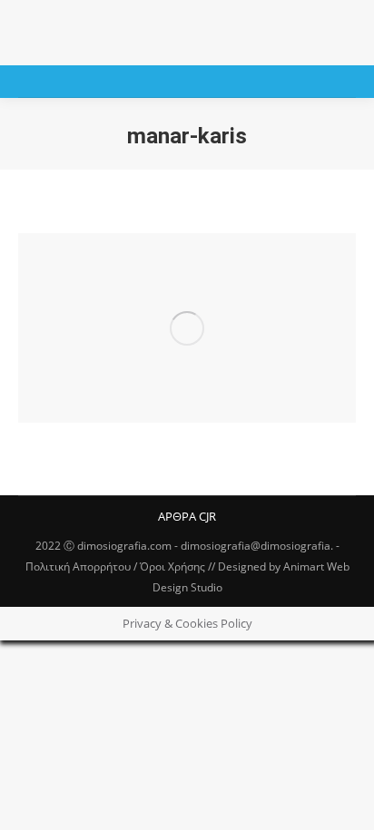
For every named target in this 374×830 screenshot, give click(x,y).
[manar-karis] (187, 328)
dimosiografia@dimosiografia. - (260, 545)
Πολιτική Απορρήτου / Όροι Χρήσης (115, 566)
